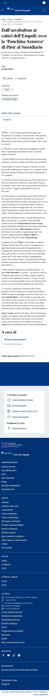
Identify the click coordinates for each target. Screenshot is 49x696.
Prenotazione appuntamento (11, 616)
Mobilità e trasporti (8, 532)
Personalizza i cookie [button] (9, 680)
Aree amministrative (9, 470)
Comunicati (17, 19)
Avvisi (3, 568)
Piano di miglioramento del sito (13, 642)
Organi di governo (8, 466)
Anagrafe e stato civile (9, 506)
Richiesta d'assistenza (9, 623)
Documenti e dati (7, 489)
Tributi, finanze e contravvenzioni (14, 540)
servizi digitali (15, 692)
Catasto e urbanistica (9, 513)
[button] (6, 3)
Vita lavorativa (6, 547)
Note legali (5, 635)
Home (3, 19)
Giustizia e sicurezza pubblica (12, 525)
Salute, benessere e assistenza (12, 536)
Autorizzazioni (6, 510)
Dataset (4, 638)
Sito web (5, 692)
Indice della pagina (11, 113)
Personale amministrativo (10, 485)
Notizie (4, 560)
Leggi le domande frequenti (11, 612)
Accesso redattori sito (40, 694)
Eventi (3, 585)
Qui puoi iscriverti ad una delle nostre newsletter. (19, 670)
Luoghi (4, 581)
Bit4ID (43, 692)
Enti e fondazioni (7, 478)
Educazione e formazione (10, 521)
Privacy (4, 627)
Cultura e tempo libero (9, 517)
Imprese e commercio (9, 529)
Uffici (3, 474)
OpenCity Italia (25, 692)
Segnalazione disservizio (10, 620)
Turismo (4, 544)
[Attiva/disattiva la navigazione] (2, 10)
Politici (4, 482)
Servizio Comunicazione (15, 340)
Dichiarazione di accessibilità (12, 631)
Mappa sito (5, 684)
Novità (9, 19)
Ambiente (5, 502)
